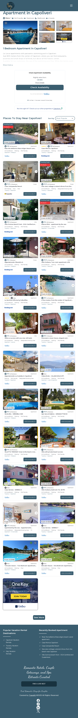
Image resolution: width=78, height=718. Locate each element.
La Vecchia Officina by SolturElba (16, 300)
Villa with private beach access (52, 452)
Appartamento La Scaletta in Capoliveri (18, 376)
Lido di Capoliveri (52, 380)
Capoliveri (7, 152)
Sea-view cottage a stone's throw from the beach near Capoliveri (57, 650)
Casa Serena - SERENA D (13, 490)
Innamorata (51, 228)
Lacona (13, 342)
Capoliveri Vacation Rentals (12, 641)
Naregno (13, 152)
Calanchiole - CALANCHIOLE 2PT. (52, 376)
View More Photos (12, 41)
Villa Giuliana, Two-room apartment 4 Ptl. (55, 262)
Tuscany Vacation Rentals (12, 647)
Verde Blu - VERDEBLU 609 (14, 414)
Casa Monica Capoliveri (49, 148)
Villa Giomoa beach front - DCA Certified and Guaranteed (57, 656)
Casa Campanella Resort (13, 186)
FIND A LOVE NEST (39, 684)
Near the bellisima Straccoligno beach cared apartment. (57, 638)
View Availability (30, 156)
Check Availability (39, 87)
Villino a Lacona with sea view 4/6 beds (18, 338)
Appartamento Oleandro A (14, 262)
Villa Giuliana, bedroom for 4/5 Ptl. (53, 490)
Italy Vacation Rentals (10, 652)
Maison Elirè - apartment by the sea (53, 224)
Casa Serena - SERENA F (49, 528)
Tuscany (43, 152)
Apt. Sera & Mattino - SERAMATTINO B (54, 414)
